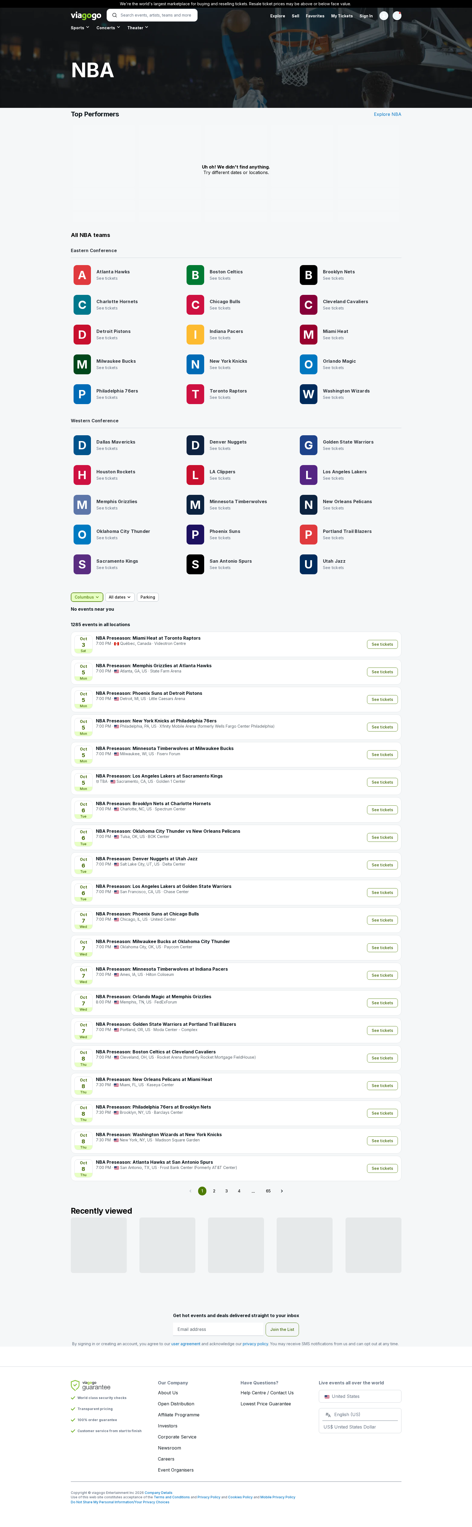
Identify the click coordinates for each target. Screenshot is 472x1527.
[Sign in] (383, 15)
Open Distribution (176, 1403)
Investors (167, 1426)
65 (268, 1191)
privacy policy (255, 1343)
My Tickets (342, 16)
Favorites (315, 16)
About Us (168, 1392)
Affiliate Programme (178, 1414)
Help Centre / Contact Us (267, 1392)
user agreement (185, 1343)
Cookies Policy (240, 1497)
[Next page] (281, 1191)
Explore (277, 16)
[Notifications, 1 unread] (397, 15)
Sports (77, 27)
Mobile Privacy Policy (277, 1497)
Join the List (282, 1329)
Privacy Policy (209, 1497)
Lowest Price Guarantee (266, 1403)
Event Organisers (176, 1470)
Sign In (366, 16)
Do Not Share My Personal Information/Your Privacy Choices (120, 1502)
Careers (166, 1459)
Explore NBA (387, 114)
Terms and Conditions (172, 1497)
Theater (135, 27)
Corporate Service (177, 1437)
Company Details (158, 1493)
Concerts (105, 27)
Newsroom (169, 1448)
